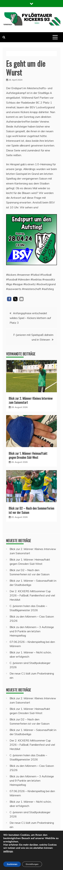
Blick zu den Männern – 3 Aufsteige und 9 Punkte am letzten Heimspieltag (32, 631)
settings (8, 851)
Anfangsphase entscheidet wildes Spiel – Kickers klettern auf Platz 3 (30, 317)
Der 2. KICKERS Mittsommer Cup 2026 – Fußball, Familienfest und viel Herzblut (32, 595)
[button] (9, 299)
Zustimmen (12, 864)
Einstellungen (32, 864)
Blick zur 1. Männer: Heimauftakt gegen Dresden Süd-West (28, 455)
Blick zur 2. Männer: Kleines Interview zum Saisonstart (31, 400)
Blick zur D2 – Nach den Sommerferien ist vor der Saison (31, 510)
